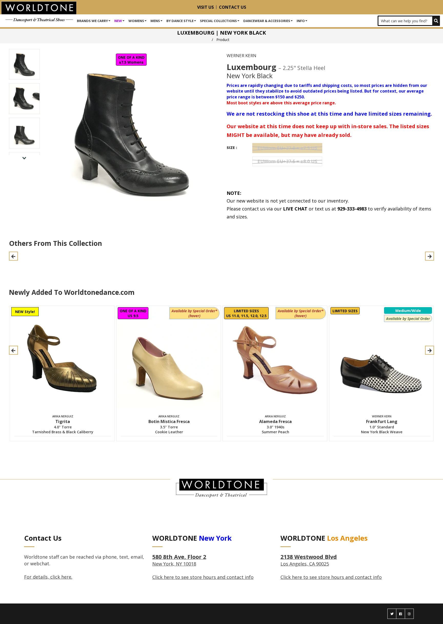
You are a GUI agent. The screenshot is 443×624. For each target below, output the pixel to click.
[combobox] (409, 21)
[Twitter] (391, 614)
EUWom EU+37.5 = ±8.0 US (287, 161)
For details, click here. (48, 577)
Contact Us (232, 7)
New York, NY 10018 (179, 560)
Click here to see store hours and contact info (203, 577)
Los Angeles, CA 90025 (308, 560)
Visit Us (205, 7)
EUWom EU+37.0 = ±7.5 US (287, 148)
